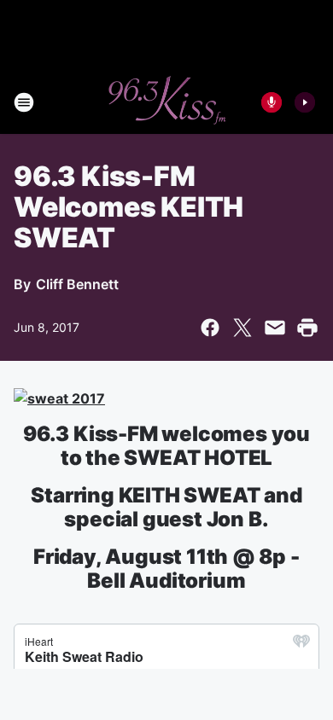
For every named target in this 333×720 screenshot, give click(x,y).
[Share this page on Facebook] (210, 328)
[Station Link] (166, 102)
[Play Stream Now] (305, 102)
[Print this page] (307, 328)
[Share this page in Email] (275, 328)
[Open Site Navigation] (24, 102)
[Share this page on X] (242, 328)
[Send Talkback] (271, 102)
